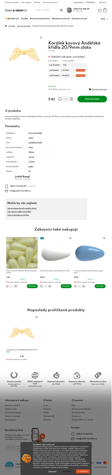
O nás (45, 405)
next (105, 270)
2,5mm (32, 162)
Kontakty (47, 420)
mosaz (31, 157)
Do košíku (95, 99)
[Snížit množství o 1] (60, 99)
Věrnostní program (50, 2)
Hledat (61, 10)
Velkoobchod (48, 416)
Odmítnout (67, 471)
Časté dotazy (10, 420)
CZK (103, 2)
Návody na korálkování (81, 409)
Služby (46, 413)
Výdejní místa (11, 409)
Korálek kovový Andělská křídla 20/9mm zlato (21, 351)
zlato (31, 147)
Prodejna (47, 409)
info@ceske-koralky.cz (20, 191)
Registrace (79, 3)
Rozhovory (76, 416)
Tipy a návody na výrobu (18, 215)
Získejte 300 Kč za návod (82, 420)
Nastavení (52, 471)
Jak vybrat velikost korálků (19, 212)
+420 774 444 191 (81, 9)
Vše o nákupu (26, 2)
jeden (31, 167)
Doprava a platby (12, 405)
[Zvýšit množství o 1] (71, 99)
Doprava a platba (12, 2)
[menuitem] (12, 18)
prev (7, 270)
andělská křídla (35, 143)
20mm (31, 152)
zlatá (31, 138)
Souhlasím (84, 471)
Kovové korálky (35, 133)
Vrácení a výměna (12, 416)
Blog (74, 405)
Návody (37, 2)
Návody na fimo (78, 413)
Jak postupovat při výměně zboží (21, 208)
